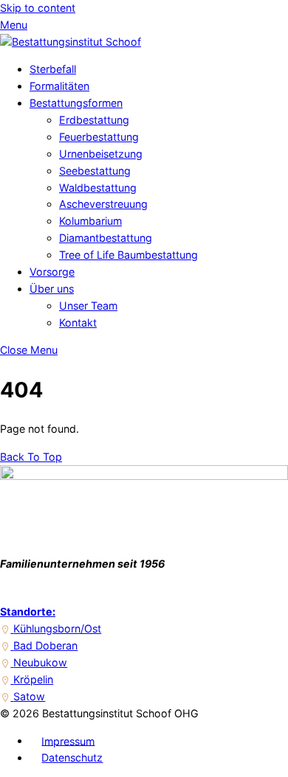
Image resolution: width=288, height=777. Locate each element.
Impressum (68, 740)
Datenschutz (72, 757)
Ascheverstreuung (103, 204)
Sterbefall (53, 69)
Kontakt (78, 322)
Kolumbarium (90, 221)
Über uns (52, 288)
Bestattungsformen (76, 103)
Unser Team (88, 305)
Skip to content (37, 7)
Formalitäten (59, 86)
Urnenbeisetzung (101, 153)
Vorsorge (52, 271)
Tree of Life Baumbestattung (128, 254)
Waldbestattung (98, 187)
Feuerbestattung (99, 136)
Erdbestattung (94, 120)
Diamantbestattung (105, 237)
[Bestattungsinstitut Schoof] (70, 41)
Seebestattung (95, 170)
